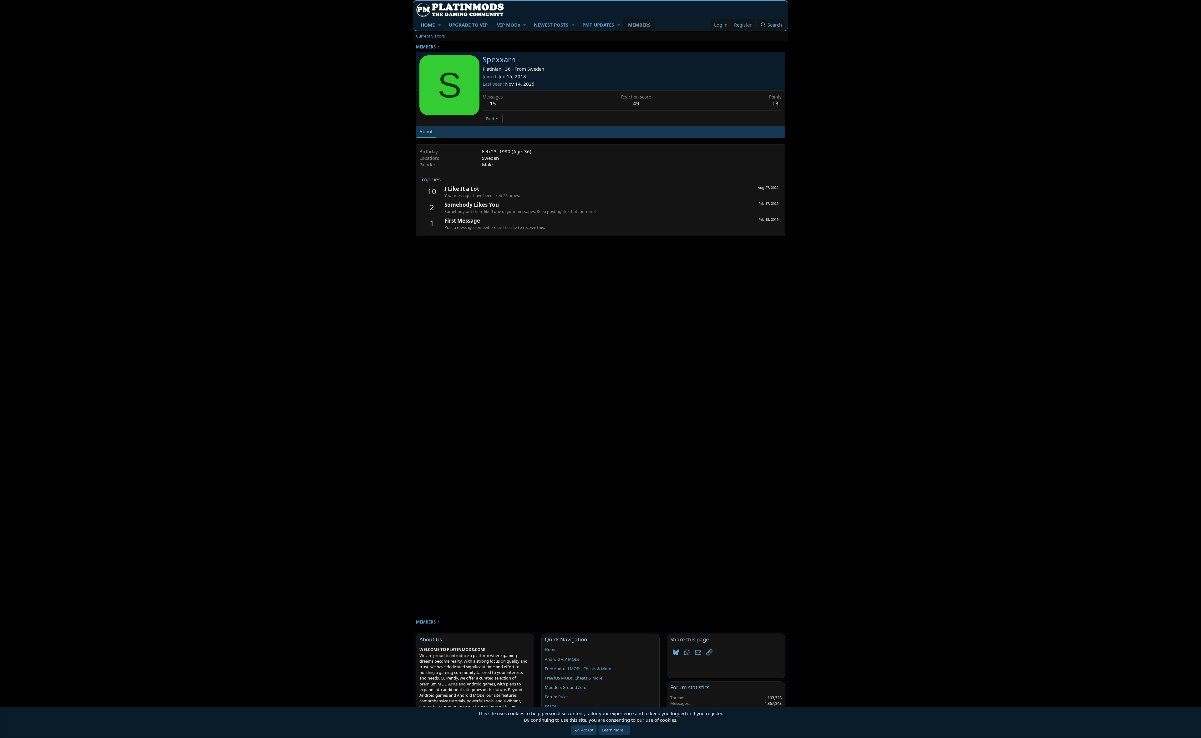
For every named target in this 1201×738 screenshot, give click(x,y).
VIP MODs (508, 25)
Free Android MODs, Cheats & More (578, 668)
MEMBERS (639, 25)
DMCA (550, 706)
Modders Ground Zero (565, 687)
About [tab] (426, 131)
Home (550, 649)
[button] (439, 25)
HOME (428, 25)
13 (775, 103)
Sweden (535, 69)
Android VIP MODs (562, 659)
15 (493, 103)
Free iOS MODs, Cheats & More (573, 678)
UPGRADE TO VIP (468, 25)
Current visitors (430, 36)
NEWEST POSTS (551, 25)
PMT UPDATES (598, 25)
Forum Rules (556, 697)
